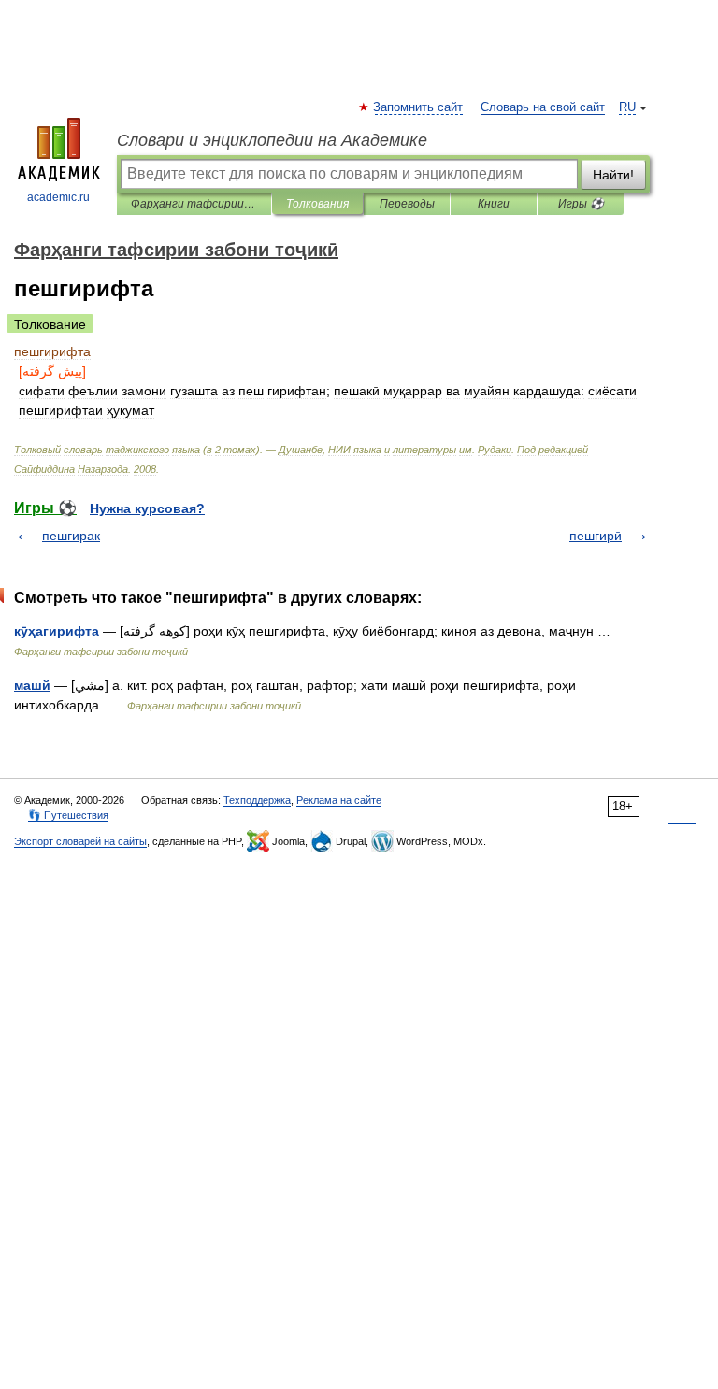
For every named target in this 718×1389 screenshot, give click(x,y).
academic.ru (58, 197)
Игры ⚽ (581, 203)
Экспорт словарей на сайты (80, 841)
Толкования (317, 203)
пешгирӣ (595, 535)
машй (32, 685)
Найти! (613, 174)
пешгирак (71, 535)
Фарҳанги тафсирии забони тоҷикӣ (194, 203)
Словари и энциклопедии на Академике (272, 140)
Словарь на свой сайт (543, 107)
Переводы (407, 203)
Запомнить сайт (419, 107)
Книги (494, 203)
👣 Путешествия (68, 815)
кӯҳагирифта (56, 630)
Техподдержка (257, 800)
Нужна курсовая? (147, 508)
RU (627, 107)
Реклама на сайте (338, 800)
